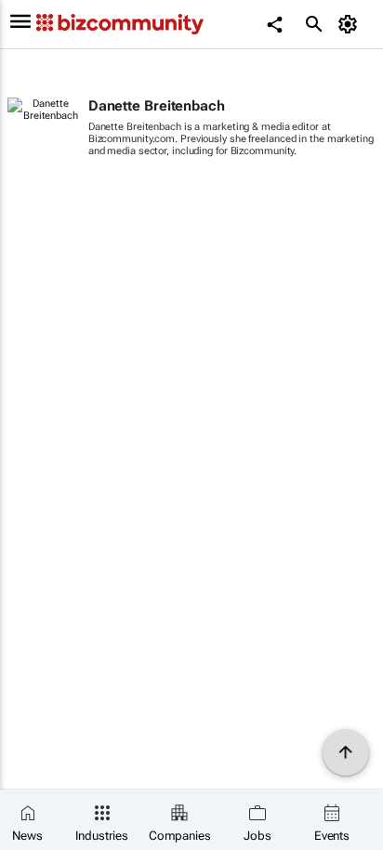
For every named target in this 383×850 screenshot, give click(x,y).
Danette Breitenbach (156, 106)
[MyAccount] (351, 24)
